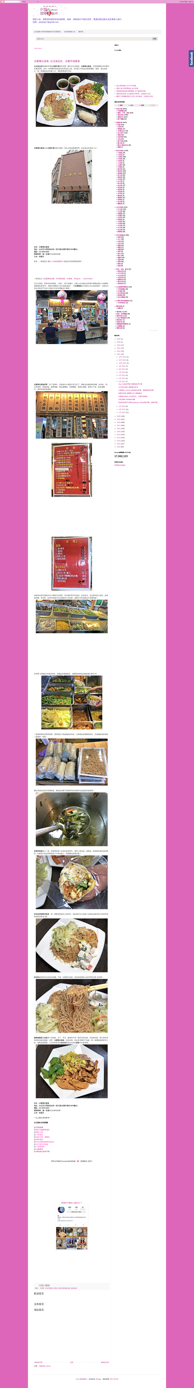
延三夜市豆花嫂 (42, 1144)
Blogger (98, 1379)
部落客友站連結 (119, 465)
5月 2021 (122, 378)
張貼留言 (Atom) (45, 1366)
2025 (119, 342)
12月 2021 (123, 357)
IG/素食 (69, 279)
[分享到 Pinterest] (49, 1285)
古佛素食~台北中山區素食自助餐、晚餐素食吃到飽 (136, 390)
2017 (119, 425)
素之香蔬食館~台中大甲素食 (126, 86)
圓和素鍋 (39, 1139)
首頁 (71, 1362)
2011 (119, 444)
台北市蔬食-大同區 (51, 1288)
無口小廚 (39, 1132)
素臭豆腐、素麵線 (43, 1137)
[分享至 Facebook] (46, 1285)
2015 (119, 431)
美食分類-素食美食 (64, 1288)
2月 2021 (122, 409)
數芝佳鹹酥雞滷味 (43, 1130)
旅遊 (119, 125)
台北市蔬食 (120, 207)
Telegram (77, 279)
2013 (119, 437)
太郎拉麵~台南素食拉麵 (126, 399)
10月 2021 (123, 363)
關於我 (80, 32)
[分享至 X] (44, 1285)
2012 (119, 441)
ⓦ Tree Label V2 (153, 330)
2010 (119, 447)
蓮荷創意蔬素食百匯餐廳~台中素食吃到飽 (131, 91)
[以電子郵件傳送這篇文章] (40, 1285)
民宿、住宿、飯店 (122, 269)
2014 (119, 434)
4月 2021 (122, 381)
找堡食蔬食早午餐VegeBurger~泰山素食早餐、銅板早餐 (138, 402)
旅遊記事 (119, 122)
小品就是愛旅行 (57, 261)
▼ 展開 (120, 105)
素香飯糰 (39, 1127)
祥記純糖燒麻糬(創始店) (45, 1142)
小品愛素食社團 (48, 279)
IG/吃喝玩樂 (60, 279)
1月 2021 (122, 412)
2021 (119, 354)
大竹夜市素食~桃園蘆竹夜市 (128, 387)
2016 (119, 428)
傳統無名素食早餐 (43, 1151)
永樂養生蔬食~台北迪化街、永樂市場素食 (57, 61)
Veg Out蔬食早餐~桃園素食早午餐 (130, 384)
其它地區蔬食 (121, 235)
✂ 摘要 (141, 105)
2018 (119, 422)
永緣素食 (39, 1149)
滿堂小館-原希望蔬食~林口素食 (127, 88)
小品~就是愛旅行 (81, 1379)
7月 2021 (122, 372)
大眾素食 (39, 1135)
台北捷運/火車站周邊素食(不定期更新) (47, 32)
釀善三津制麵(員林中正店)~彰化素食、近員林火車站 (134, 96)
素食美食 (74, 1288)
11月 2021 (122, 360)
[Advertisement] (60, 53)
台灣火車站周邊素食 (123, 301)
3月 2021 (122, 406)
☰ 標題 (152, 105)
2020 (119, 416)
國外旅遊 (119, 306)
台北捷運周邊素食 (122, 287)
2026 (119, 339)
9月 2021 (122, 366)
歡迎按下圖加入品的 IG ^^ (71, 1203)
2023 (119, 348)
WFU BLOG (114, 1379)
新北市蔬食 (120, 150)
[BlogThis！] (42, 1285)
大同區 (42, 1288)
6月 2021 (122, 375)
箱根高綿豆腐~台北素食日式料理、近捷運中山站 (133, 94)
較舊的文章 (105, 1362)
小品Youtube (87, 279)
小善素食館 (40, 1147)
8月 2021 (122, 369)
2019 (119, 419)
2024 (119, 345)
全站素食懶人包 (69, 32)
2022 (119, 351)
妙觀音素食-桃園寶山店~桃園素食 (130, 393)
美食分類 (119, 109)
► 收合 (131, 105)
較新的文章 (38, 1362)
